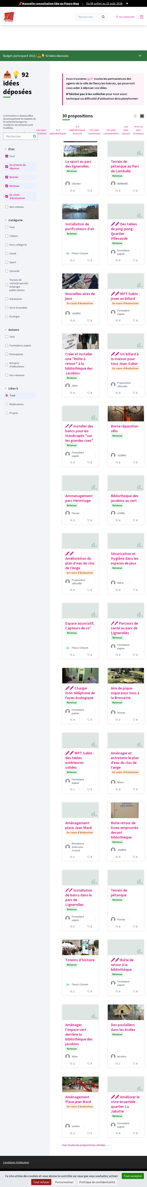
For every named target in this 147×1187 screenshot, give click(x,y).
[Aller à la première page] (28, 17)
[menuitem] (20, 136)
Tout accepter (133, 1176)
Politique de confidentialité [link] (97, 1182)
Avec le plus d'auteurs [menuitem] (138, 130)
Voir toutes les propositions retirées (83, 1145)
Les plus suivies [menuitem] (126, 130)
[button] (9, 149)
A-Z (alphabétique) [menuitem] (58, 131)
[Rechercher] (103, 16)
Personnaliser (64, 1182)
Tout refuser (41, 1182)
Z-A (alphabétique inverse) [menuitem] (77, 130)
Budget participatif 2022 (19, 56)
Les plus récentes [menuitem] (41, 131)
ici (90, 79)
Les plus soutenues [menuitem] (94, 131)
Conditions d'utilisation (16, 1162)
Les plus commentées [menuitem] (111, 131)
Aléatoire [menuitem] (27, 133)
